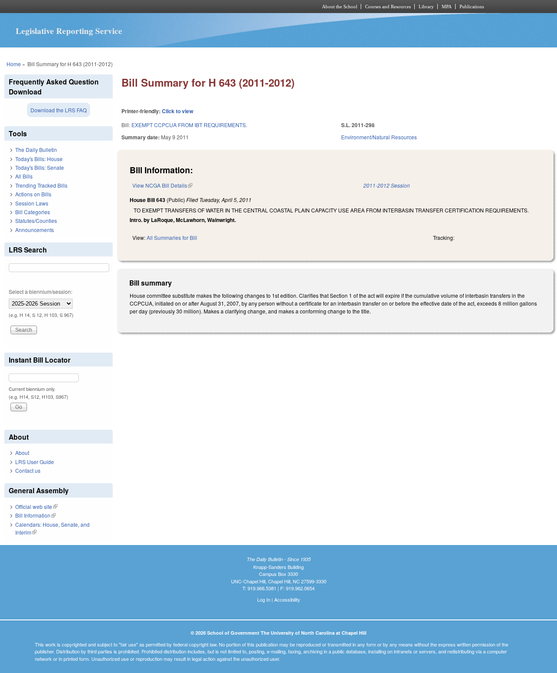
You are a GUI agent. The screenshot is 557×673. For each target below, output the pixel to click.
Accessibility (287, 599)
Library (426, 6)
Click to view (177, 111)
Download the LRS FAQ (58, 110)
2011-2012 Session (386, 185)
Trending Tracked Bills (41, 185)
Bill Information (35, 515)
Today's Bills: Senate (39, 167)
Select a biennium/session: (40, 291)
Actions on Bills (33, 194)
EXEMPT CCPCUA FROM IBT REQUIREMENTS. (189, 124)
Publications (472, 6)
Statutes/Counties (36, 220)
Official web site (36, 506)
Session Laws (31, 203)
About (22, 452)
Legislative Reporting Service (69, 31)
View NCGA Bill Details (162, 185)
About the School (339, 6)
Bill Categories (32, 211)
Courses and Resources (388, 6)
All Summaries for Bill (172, 237)
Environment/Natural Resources (379, 137)
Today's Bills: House (39, 158)
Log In (263, 599)
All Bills (24, 176)
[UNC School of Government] (163, 6)
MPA (447, 6)
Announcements (34, 229)
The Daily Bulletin (36, 149)
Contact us (27, 470)
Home (14, 63)
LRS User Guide (34, 461)
